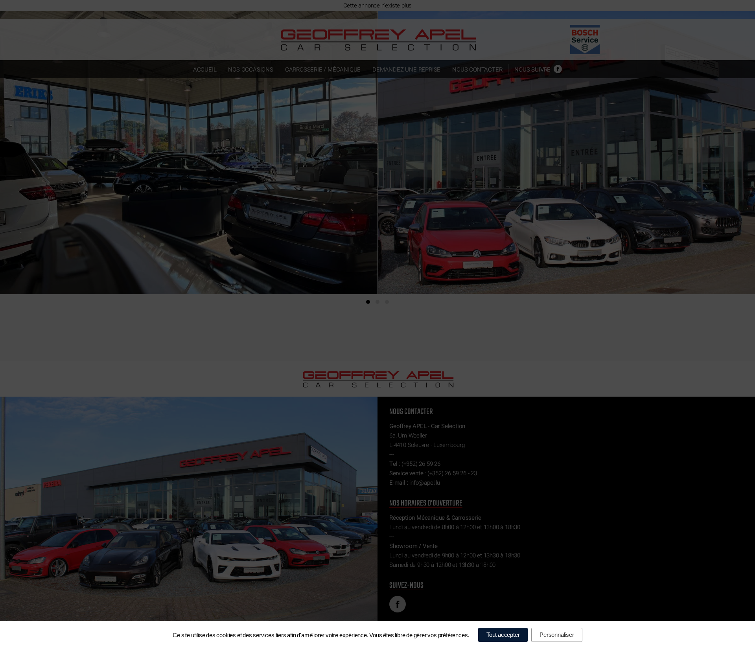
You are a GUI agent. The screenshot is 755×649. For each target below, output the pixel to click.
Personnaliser (557, 634)
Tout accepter (502, 634)
